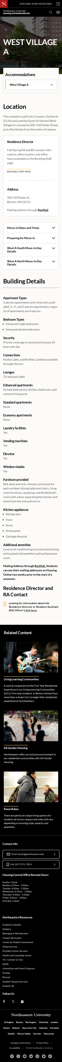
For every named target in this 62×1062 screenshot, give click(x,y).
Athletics (7, 929)
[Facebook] (12, 1056)
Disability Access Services (15, 951)
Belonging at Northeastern (15, 933)
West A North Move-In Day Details (24, 262)
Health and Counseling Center (17, 955)
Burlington (31, 1022)
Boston (19, 1022)
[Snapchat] (44, 1056)
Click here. (30, 610)
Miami (6, 1028)
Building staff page (19, 171)
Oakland (43, 1028)
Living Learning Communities (21, 679)
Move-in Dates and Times (23, 228)
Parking (6, 973)
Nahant (16, 1028)
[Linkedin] (31, 1056)
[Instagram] (37, 1056)
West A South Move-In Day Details (24, 249)
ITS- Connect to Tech (13, 959)
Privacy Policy (42, 1043)
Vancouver (49, 1033)
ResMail (43, 210)
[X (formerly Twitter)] (18, 1056)
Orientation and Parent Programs (19, 968)
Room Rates (11, 809)
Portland (54, 1028)
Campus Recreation (12, 938)
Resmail (6, 977)
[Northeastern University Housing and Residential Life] (16, 12)
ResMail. (40, 566)
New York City (29, 1028)
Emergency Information (21, 1043)
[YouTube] (25, 1056)
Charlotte (43, 1022)
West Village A (19, 84)
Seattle (11, 1033)
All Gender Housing (16, 748)
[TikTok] (50, 1056)
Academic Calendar (12, 924)
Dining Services (10, 946)
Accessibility (14, 1048)
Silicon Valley (24, 1033)
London (54, 1022)
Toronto (37, 1033)
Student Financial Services (15, 981)
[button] (58, 12)
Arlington (9, 1022)
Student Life (8, 986)
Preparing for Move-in (21, 238)
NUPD (6, 964)
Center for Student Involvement (18, 942)
